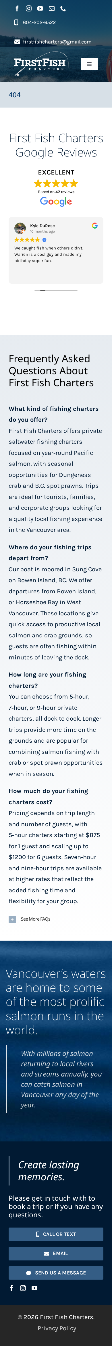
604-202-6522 (39, 22)
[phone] (63, 8)
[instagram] (29, 8)
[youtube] (40, 8)
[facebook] (17, 8)
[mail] (52, 8)
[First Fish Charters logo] (41, 54)
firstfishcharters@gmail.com (57, 42)
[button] (56, 919)
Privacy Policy (57, 1328)
